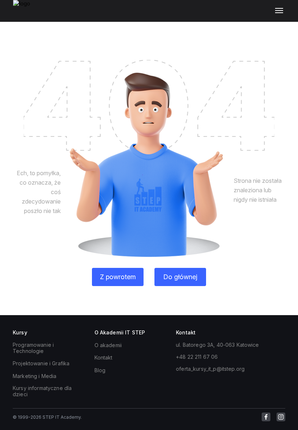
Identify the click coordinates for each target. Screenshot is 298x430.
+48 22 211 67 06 (197, 357)
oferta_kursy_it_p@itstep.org (210, 369)
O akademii (108, 345)
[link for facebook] (266, 417)
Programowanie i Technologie (33, 348)
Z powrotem (118, 277)
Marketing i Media (34, 376)
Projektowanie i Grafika (41, 363)
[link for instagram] (281, 417)
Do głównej (180, 277)
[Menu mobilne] (280, 11)
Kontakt (103, 357)
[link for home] (26, 14)
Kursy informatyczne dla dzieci (42, 391)
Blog (100, 370)
